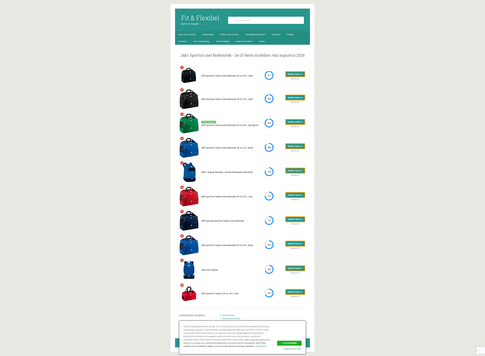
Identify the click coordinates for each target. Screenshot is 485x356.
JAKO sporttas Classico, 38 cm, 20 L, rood (219, 293)
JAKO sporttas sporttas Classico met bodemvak (222, 221)
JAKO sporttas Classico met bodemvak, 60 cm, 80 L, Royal (227, 245)
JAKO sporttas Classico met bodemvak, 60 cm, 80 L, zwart (227, 76)
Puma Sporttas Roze (231, 318)
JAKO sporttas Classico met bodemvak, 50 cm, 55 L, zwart (227, 99)
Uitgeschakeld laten (293, 349)
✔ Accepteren (289, 343)
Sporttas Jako (228, 315)
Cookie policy (260, 346)
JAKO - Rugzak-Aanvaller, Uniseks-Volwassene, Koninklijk (227, 172)
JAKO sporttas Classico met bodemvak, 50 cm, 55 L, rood (226, 196)
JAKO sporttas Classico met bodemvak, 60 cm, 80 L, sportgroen (229, 125)
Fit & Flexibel (200, 18)
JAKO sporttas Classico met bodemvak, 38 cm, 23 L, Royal (227, 148)
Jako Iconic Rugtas (209, 270)
